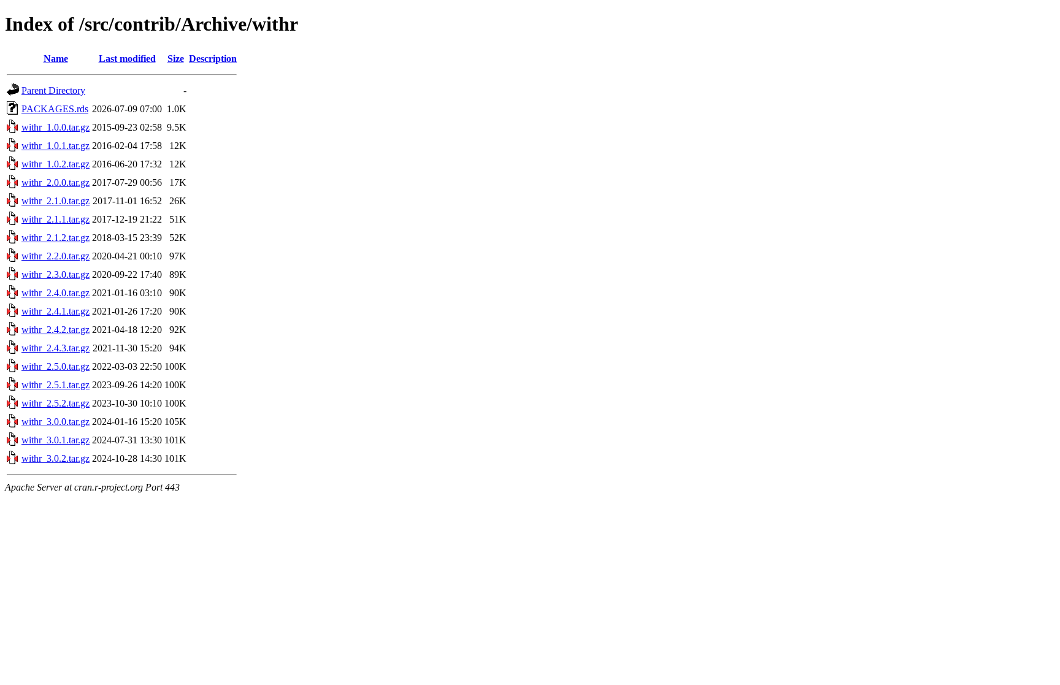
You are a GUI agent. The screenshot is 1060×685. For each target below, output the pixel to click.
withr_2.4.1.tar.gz (55, 311)
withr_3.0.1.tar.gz (55, 440)
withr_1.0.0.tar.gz (55, 127)
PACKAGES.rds (54, 109)
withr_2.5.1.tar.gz (55, 385)
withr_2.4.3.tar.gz (55, 348)
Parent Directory (53, 90)
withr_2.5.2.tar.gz (55, 403)
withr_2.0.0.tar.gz (55, 182)
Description (213, 58)
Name (56, 58)
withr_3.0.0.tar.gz (55, 421)
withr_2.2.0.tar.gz (55, 256)
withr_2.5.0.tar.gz (55, 366)
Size (175, 58)
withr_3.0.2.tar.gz (55, 458)
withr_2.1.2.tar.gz (55, 237)
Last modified (127, 58)
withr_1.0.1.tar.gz (55, 145)
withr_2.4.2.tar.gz (55, 329)
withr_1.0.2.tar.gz (55, 164)
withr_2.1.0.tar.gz (55, 201)
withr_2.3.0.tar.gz (55, 274)
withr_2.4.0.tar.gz (55, 293)
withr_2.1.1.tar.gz (55, 219)
